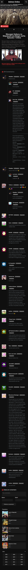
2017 (6, 559)
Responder (22, 76)
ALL (2, 7)
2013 (14, 562)
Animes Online (3, 4)
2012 (22, 562)
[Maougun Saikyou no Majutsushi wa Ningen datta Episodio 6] (4, 29)
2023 (6, 554)
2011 (6, 564)
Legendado (5, 26)
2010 (14, 564)
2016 (14, 559)
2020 (6, 557)
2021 (22, 554)
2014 (6, 562)
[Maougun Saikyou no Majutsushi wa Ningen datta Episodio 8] (23, 29)
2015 (22, 559)
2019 (14, 557)
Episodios (10, 4)
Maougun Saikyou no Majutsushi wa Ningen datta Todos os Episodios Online (13, 64)
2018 (22, 557)
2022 (14, 554)
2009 (22, 564)
